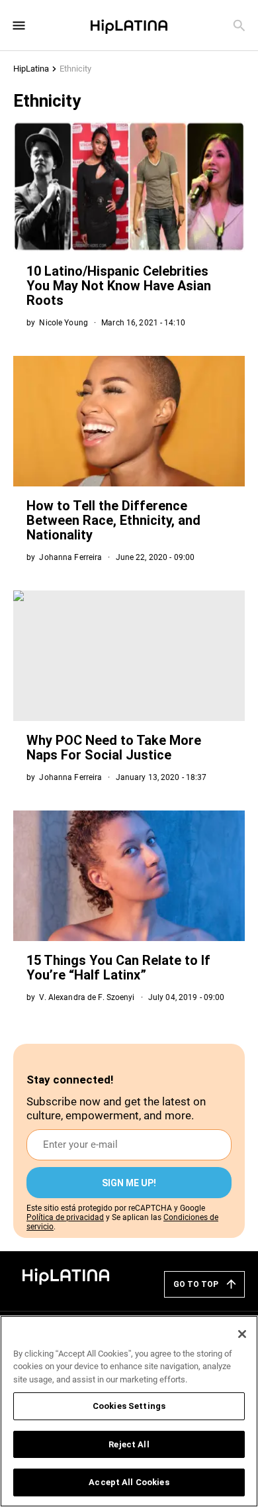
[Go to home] (66, 1275)
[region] (129, 1411)
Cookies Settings (129, 1406)
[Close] (242, 1334)
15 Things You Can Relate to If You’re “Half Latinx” (118, 967)
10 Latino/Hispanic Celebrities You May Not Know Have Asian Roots (118, 285)
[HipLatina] (129, 25)
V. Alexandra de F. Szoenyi (86, 997)
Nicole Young (63, 322)
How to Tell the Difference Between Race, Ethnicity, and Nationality (113, 520)
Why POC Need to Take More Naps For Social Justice (113, 747)
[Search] (239, 25)
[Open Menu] (19, 25)
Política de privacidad (65, 1217)
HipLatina (31, 69)
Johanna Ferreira (70, 557)
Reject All (128, 1444)
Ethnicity (75, 69)
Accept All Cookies (129, 1482)
